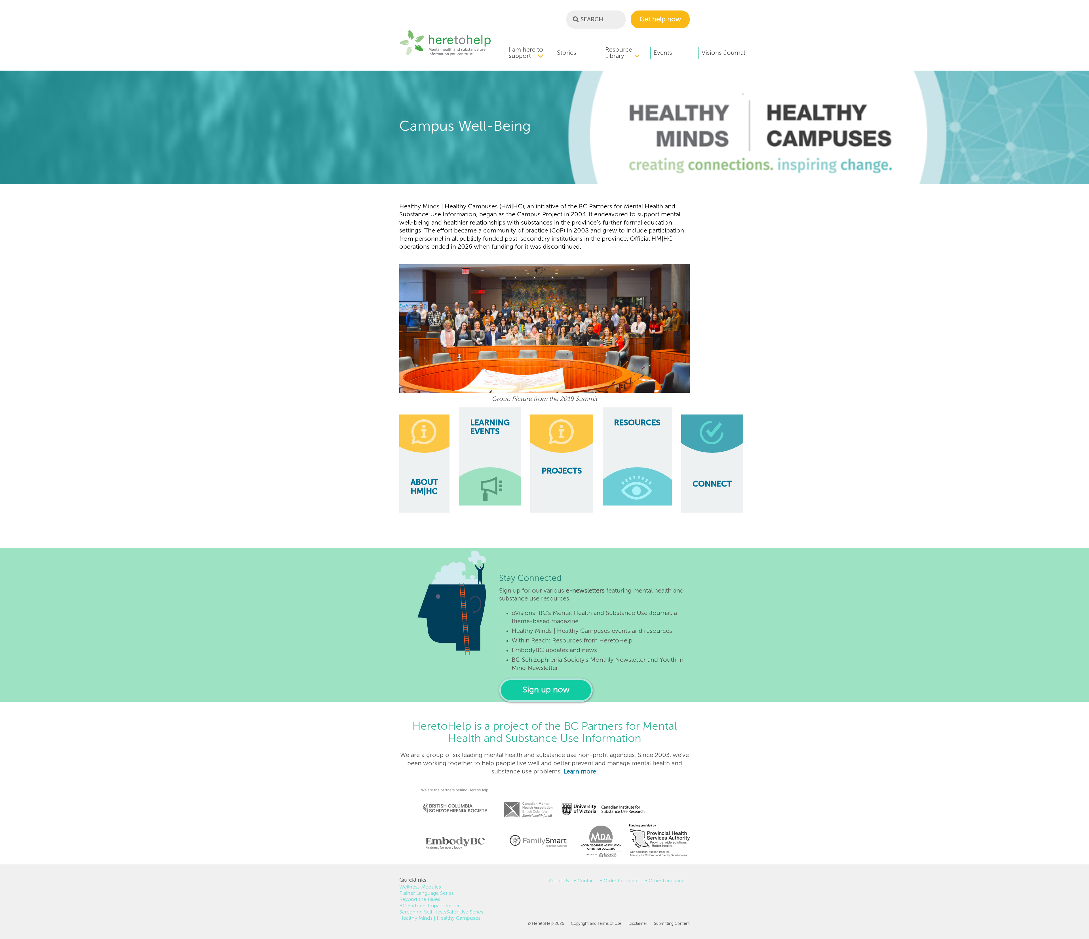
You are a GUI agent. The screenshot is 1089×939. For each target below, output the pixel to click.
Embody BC (453, 843)
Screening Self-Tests (422, 912)
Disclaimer (637, 924)
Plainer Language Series (426, 893)
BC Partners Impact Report (430, 905)
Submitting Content (672, 924)
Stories (566, 53)
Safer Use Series (464, 912)
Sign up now (546, 690)
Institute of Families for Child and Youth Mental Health (538, 840)
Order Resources (622, 881)
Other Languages (668, 881)
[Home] (445, 55)
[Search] (576, 19)
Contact (586, 881)
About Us (559, 881)
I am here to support (526, 53)
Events (662, 53)
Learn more (580, 772)
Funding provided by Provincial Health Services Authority (659, 842)
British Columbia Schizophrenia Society (451, 800)
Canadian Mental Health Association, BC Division (528, 802)
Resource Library (618, 53)
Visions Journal (723, 53)
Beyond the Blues (419, 899)
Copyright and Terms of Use (596, 924)
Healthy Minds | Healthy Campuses (439, 918)
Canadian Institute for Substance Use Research (606, 802)
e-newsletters (585, 591)
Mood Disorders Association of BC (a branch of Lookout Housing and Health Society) (598, 843)
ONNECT (712, 484)
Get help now (660, 19)
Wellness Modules (420, 887)
